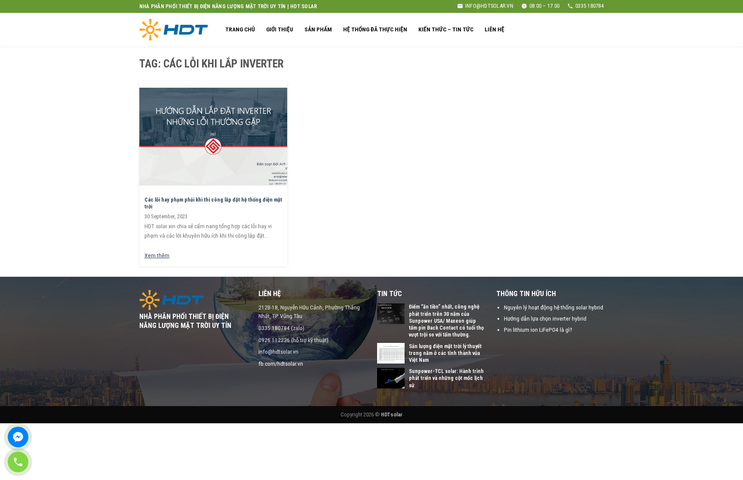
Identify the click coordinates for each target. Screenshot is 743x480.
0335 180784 (589, 6)
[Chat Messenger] (18, 437)
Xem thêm (156, 255)
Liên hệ (494, 29)
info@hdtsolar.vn (489, 6)
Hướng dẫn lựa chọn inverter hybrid (545, 318)
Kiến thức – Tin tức (445, 29)
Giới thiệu (279, 29)
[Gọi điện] (18, 462)
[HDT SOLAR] (173, 29)
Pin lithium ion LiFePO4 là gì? (538, 329)
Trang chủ (240, 29)
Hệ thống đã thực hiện (375, 29)
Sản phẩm (318, 29)
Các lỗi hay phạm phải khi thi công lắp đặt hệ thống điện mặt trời (213, 203)
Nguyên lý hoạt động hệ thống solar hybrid (553, 307)
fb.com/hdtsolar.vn (280, 363)
